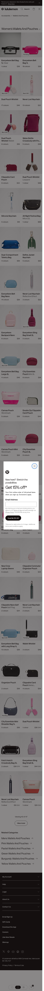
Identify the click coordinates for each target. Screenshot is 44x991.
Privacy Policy (9, 512)
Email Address (11, 500)
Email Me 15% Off (13, 518)
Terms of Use (17, 510)
